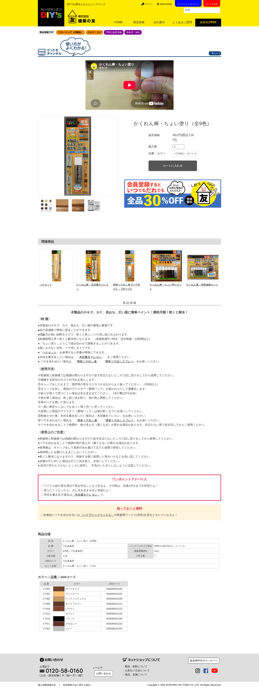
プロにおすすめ (114, 32)
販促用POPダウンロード (203, 660)
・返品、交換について (135, 674)
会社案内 (159, 22)
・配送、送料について (135, 666)
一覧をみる (215, 53)
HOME (118, 22)
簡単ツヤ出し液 (87, 361)
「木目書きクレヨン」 (86, 494)
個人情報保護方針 (47, 685)
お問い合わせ (103, 673)
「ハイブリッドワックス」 (97, 514)
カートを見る (212, 4)
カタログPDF (208, 22)
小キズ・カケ (94, 32)
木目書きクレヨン (90, 357)
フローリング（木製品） (70, 32)
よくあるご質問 (182, 22)
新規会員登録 (166, 4)
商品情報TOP (47, 32)
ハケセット (49, 352)
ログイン (149, 4)
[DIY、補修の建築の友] (51, 13)
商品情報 (138, 22)
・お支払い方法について (136, 670)
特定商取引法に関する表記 (77, 685)
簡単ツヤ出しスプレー (119, 361)
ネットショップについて (188, 4)
